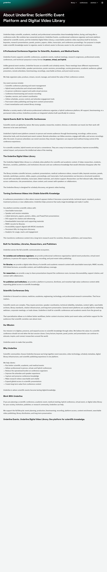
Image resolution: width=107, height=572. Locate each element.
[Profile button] (102, 2)
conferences (84, 2)
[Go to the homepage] (7, 3)
